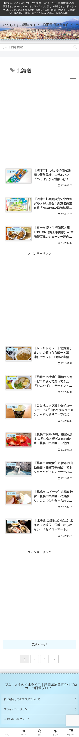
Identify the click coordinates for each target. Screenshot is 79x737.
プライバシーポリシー (17, 709)
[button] (75, 47)
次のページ (39, 644)
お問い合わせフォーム (17, 719)
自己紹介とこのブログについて (22, 699)
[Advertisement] (39, 121)
